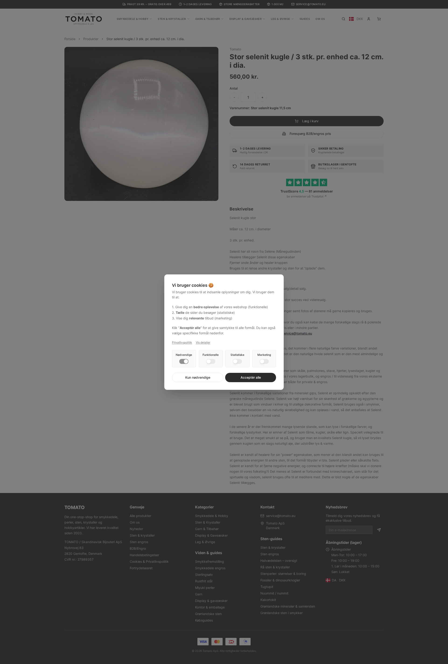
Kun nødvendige (197, 377)
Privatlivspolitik (182, 342)
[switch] (184, 361)
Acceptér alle (251, 377)
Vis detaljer (203, 342)
